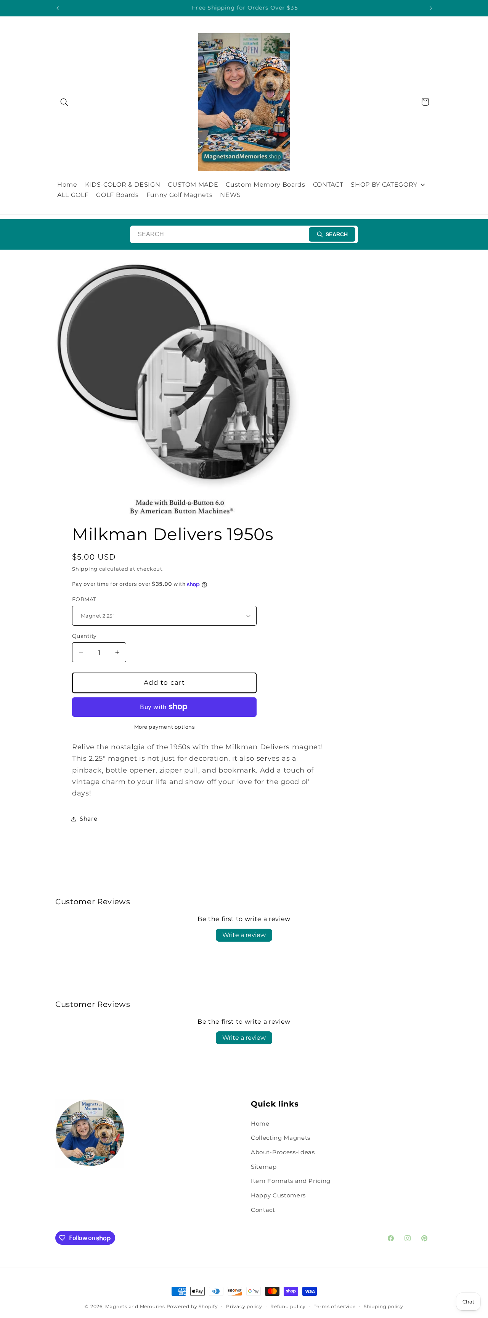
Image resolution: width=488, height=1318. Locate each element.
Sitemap (264, 1166)
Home (260, 1123)
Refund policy (288, 1306)
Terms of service (334, 1306)
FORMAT (84, 599)
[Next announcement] (430, 8)
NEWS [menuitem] (230, 194)
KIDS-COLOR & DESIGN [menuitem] (123, 184)
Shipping (85, 569)
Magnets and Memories (135, 1306)
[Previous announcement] (57, 8)
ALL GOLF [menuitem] (72, 194)
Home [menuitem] (67, 184)
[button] (64, 102)
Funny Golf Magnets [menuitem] (179, 194)
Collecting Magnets (280, 1137)
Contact (263, 1209)
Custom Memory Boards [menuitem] (265, 184)
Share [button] (88, 818)
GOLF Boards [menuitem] (117, 194)
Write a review (244, 935)
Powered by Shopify (192, 1306)
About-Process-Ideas (283, 1152)
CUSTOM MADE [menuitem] (193, 184)
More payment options (164, 727)
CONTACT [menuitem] (328, 184)
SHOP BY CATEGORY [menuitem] (384, 184)
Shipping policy (383, 1306)
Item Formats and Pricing (291, 1180)
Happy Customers (278, 1195)
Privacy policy (244, 1306)
